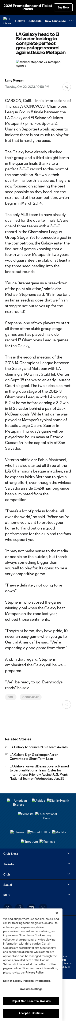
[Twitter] (7, 908)
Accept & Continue (31, 1013)
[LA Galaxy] (7, 21)
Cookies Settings (31, 989)
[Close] (56, 913)
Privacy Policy (34, 972)
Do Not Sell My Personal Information (26, 980)
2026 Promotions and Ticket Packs (28, 7)
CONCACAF (30, 697)
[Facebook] (19, 908)
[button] (71, 21)
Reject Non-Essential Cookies (31, 1001)
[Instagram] (43, 908)
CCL (11, 697)
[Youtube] (31, 908)
